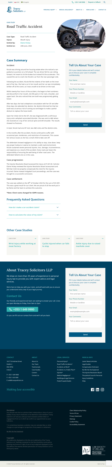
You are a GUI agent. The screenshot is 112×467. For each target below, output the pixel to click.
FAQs (84, 381)
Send (85, 125)
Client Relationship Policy (78, 410)
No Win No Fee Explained (90, 370)
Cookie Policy (74, 422)
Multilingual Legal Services (65, 378)
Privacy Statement (76, 416)
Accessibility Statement (77, 425)
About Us (79, 10)
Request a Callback (94, 2)
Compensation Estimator (90, 367)
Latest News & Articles (89, 361)
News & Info (90, 10)
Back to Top (101, 464)
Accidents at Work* (63, 367)
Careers (34, 373)
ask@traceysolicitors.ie (15, 380)
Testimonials (36, 367)
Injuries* (60, 373)
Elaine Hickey (25, 43)
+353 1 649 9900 (23, 309)
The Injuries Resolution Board (92, 373)
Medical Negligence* (66, 10)
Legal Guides (86, 364)
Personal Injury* (49, 10)
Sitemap (72, 419)
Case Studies (36, 370)
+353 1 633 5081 (13, 377)
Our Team (35, 364)
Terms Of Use (74, 413)
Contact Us (102, 10)
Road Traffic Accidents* (65, 364)
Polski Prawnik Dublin (64, 381)
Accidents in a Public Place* (66, 370)
